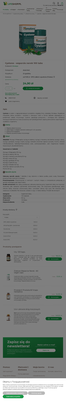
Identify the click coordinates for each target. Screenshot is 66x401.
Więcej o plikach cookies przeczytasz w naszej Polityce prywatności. (22, 389)
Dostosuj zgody (36, 393)
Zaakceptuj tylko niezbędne (15, 393)
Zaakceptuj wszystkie (13, 396)
